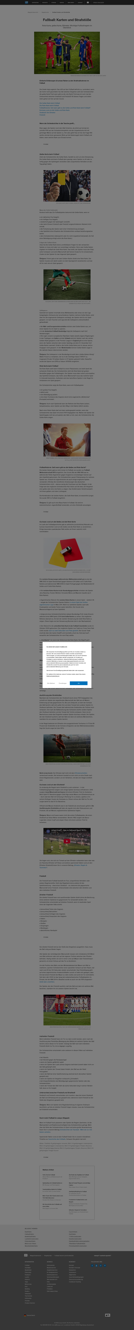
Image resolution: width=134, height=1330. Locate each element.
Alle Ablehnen (51, 683)
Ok (79, 683)
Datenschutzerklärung (52, 676)
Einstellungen (63, 683)
